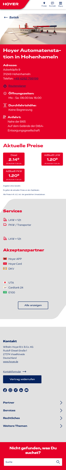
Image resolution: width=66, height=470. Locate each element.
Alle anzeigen (33, 305)
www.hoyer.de (10, 361)
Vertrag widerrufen (22, 379)
